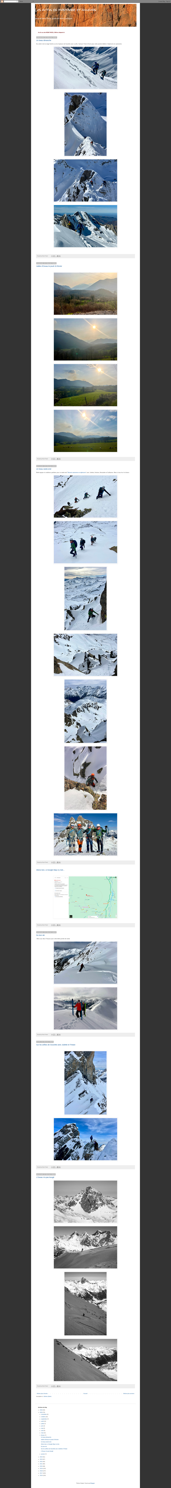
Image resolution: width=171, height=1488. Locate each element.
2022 (41, 1461)
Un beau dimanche (43, 40)
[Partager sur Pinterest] (60, 256)
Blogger (92, 1483)
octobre (43, 1416)
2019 (41, 1468)
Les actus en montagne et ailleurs (65, 9)
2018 (41, 1471)
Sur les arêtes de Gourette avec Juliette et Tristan (55, 1045)
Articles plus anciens (128, 1393)
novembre (44, 1414)
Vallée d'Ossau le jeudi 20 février (49, 266)
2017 (41, 1473)
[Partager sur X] (56, 256)
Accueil (85, 1393)
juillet (42, 1423)
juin (42, 1426)
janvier (43, 1454)
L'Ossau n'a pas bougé (45, 1177)
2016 (41, 1475)
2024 (41, 1457)
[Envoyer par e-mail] (52, 256)
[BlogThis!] (54, 256)
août (42, 1421)
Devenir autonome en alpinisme (77, 472)
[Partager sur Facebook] (58, 256)
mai (42, 1428)
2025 (41, 1412)
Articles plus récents (42, 1393)
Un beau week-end (43, 469)
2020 (41, 1466)
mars (42, 1433)
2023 (41, 1459)
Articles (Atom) (47, 1396)
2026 (41, 1410)
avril (42, 1430)
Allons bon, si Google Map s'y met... (50, 870)
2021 (41, 1464)
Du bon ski (40, 935)
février (43, 1435)
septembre (44, 1419)
